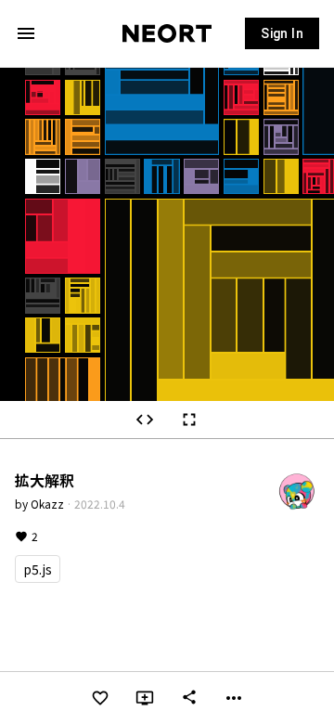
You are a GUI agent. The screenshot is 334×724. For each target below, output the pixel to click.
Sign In (282, 33)
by (39, 503)
